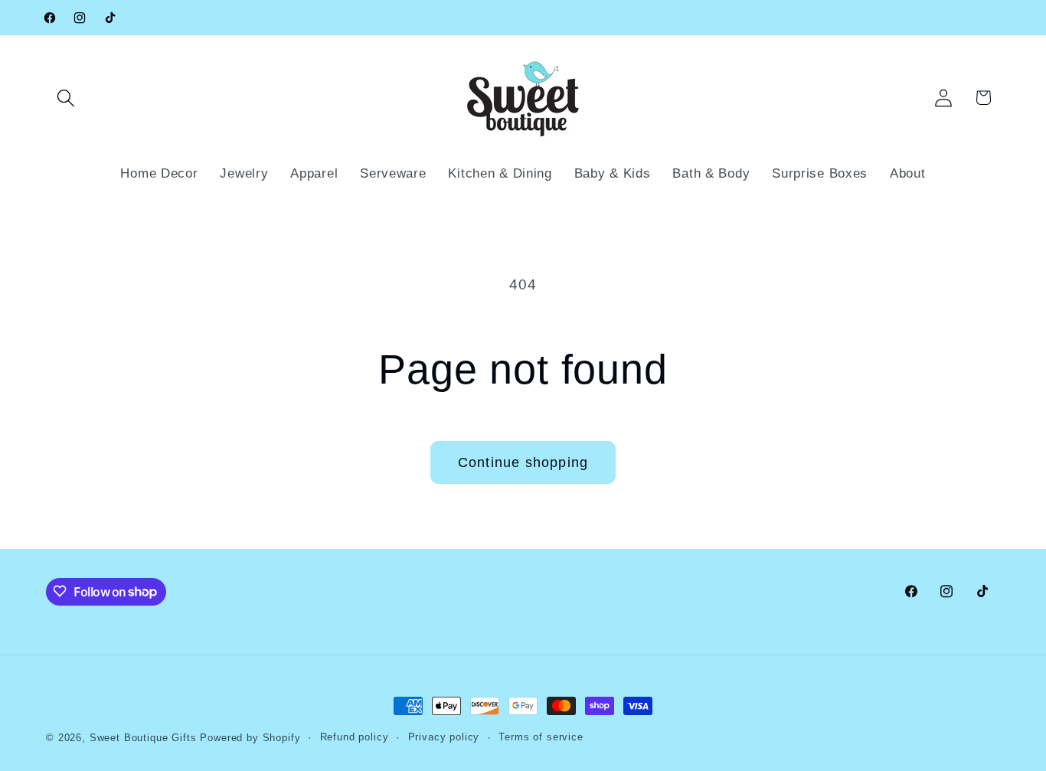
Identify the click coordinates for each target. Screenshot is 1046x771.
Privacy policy (444, 737)
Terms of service (540, 737)
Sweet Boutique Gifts (143, 737)
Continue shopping (523, 462)
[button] (66, 97)
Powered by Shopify (250, 737)
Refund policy (354, 737)
